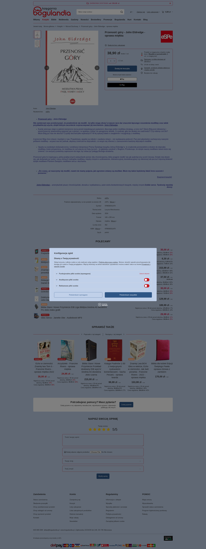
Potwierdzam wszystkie (128, 295)
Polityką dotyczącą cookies (108, 262)
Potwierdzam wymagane (78, 295)
